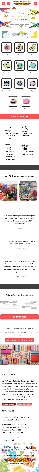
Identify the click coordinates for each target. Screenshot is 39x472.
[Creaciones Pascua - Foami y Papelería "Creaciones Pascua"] (22, 3)
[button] (3, 3)
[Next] (36, 192)
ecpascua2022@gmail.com (11, 420)
